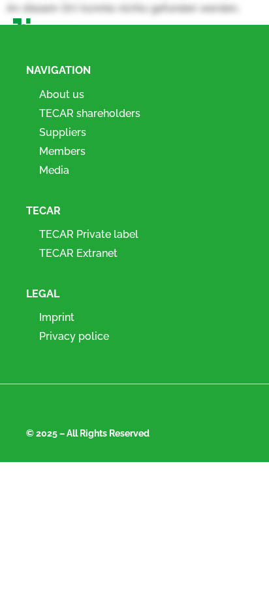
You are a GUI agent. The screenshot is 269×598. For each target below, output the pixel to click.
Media (54, 170)
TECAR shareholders (89, 113)
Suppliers (62, 132)
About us (61, 94)
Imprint (56, 317)
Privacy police (74, 336)
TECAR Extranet (78, 253)
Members (62, 151)
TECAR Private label (88, 234)
